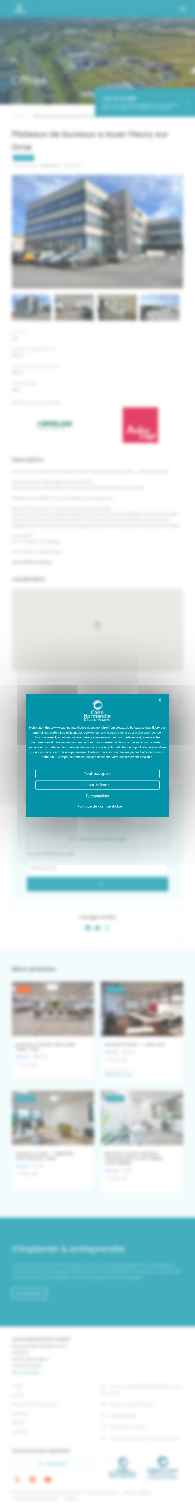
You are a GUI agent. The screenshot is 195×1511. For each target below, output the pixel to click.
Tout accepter (97, 773)
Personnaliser (97, 796)
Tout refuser (97, 785)
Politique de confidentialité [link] (100, 806)
